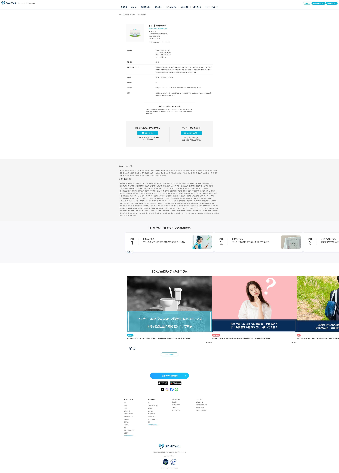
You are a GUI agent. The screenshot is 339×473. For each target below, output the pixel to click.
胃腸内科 (200, 213)
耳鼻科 (193, 193)
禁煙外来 (122, 206)
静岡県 (132, 173)
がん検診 (162, 196)
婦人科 (141, 211)
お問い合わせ (197, 7)
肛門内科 (142, 201)
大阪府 (157, 173)
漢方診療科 (131, 186)
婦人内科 (171, 203)
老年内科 (177, 213)
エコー (137, 198)
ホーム (120, 14)
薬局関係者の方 (331, 3)
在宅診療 (159, 186)
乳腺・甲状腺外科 (136, 206)
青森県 (127, 170)
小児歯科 (209, 198)
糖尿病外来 (205, 201)
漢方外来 (126, 422)
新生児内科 (185, 183)
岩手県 (132, 170)
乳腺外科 (180, 206)
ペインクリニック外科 (158, 193)
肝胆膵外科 (199, 186)
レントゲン (143, 198)
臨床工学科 (191, 188)
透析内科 (187, 203)
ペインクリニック (174, 188)
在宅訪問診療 (161, 183)
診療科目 (124, 7)
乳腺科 (216, 193)
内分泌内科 (210, 208)
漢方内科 (193, 206)
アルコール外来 (209, 196)
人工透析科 (139, 188)
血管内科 (153, 186)
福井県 (210, 170)
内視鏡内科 (206, 206)
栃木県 (163, 170)
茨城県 (157, 170)
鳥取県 (179, 173)
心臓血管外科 (181, 211)
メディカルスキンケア (153, 419)
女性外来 (129, 183)
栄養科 (181, 193)
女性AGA (150, 411)
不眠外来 (126, 425)
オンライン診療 (128, 399)
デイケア (148, 201)
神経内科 (208, 203)
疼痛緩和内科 (187, 191)
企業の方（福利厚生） (201, 410)
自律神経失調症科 (125, 191)
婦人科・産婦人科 (128, 416)
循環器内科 (166, 211)
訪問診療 (187, 193)
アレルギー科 (168, 208)
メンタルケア (197, 201)
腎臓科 (211, 186)
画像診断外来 (204, 191)
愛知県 (137, 173)
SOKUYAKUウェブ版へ (191, 133)
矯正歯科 (152, 208)
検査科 (198, 188)
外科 (137, 211)
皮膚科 (148, 213)
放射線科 (189, 211)
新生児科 (178, 183)
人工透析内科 (184, 186)
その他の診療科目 (152, 425)
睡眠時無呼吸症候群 (172, 196)
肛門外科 (194, 213)
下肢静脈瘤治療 (125, 196)
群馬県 (168, 170)
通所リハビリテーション (166, 201)
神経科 (211, 193)
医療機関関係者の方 (318, 3)
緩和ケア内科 (171, 183)
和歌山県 (173, 173)
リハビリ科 (145, 183)
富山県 (200, 170)
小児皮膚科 (152, 183)
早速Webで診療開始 (170, 375)
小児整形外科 (137, 183)
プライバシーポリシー (169, 456)
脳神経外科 (215, 213)
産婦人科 (138, 213)
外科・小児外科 (158, 206)
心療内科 (173, 211)
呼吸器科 (199, 206)
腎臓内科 (122, 216)
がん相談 (159, 203)
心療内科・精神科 (128, 414)
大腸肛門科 (183, 188)
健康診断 (189, 201)
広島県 (195, 173)
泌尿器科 (215, 211)
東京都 (183, 170)
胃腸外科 (159, 191)
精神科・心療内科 (143, 208)
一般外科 (132, 188)
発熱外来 (122, 183)
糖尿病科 (134, 191)
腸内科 (147, 186)
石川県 (205, 170)
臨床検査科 (174, 193)
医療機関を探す (145, 7)
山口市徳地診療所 (141, 14)
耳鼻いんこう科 (185, 213)
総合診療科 (173, 191)
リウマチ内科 (175, 186)
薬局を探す (158, 7)
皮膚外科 (146, 203)
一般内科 (189, 196)
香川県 (210, 173)
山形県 (147, 170)
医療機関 (127, 14)
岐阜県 (127, 173)
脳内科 (205, 186)
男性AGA (150, 408)
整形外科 (196, 211)
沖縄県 (164, 175)
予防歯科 (205, 193)
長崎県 (137, 175)
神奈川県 (189, 170)
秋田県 (142, 170)
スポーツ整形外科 (132, 203)
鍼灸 (201, 196)
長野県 (122, 173)
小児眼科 (129, 193)
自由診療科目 (152, 399)
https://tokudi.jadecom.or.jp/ (157, 28)
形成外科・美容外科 (170, 206)
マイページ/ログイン (211, 7)
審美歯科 (135, 193)
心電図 (132, 198)
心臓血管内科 (124, 188)
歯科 (200, 211)
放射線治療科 (140, 186)
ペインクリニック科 (149, 188)
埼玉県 (173, 170)
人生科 (165, 203)
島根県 (184, 173)
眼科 (152, 213)
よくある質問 (184, 7)
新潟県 (195, 170)
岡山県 (190, 173)
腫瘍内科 (192, 186)
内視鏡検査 (175, 198)
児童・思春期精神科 (180, 201)
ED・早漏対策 (151, 414)
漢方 (149, 422)
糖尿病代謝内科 (207, 183)
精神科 (157, 213)
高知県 (122, 175)
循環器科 (186, 206)
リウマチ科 (189, 208)
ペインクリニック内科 (179, 208)
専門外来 (193, 198)
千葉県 (178, 170)
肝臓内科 (155, 196)
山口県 (133, 14)
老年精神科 (194, 203)
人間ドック (123, 203)
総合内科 (155, 201)
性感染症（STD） (152, 416)
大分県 (147, 175)
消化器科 (122, 208)
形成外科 (159, 211)
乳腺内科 (142, 193)
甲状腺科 (153, 191)
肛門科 (128, 206)
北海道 (122, 170)
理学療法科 (123, 186)
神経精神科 (195, 191)
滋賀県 (147, 173)
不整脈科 (182, 196)
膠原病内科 (196, 196)
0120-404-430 (148, 133)
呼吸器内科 (123, 211)
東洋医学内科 (179, 203)
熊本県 (142, 175)
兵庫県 (163, 173)
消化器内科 (123, 213)
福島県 (152, 170)
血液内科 (129, 216)
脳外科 (182, 198)
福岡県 (127, 175)
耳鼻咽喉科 (214, 206)
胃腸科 (141, 203)
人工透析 (165, 188)
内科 (216, 208)
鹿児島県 (158, 175)
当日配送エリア (176, 405)
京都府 (152, 173)
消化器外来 (168, 198)
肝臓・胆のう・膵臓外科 (145, 196)
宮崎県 (152, 175)
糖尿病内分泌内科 (196, 183)
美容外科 (170, 213)
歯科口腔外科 (201, 198)
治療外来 (153, 203)
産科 (143, 213)
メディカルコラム (171, 7)
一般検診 (201, 203)
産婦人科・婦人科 (131, 208)
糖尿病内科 (163, 213)
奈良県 (168, 173)
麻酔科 (135, 216)
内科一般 (158, 188)
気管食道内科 (207, 211)
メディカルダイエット (153, 405)
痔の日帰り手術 (124, 198)
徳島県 (205, 173)
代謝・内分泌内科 (148, 206)
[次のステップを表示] (132, 252)
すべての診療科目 (128, 436)
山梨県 (215, 170)
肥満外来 (148, 193)
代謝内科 (122, 193)
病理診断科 (166, 186)
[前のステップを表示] (128, 252)
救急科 (180, 191)
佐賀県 (132, 175)
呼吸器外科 (131, 211)
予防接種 (150, 198)
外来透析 (212, 191)
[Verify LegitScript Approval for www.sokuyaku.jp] (166, 462)
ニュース (133, 7)
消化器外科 (131, 213)
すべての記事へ (169, 354)
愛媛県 (215, 173)
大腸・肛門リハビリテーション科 (129, 201)
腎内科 (187, 198)
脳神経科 (141, 191)
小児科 (153, 211)
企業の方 (307, 3)
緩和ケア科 (133, 196)
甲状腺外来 (213, 201)
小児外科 (147, 211)
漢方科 (147, 191)
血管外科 (198, 193)
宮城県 (137, 170)
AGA (213, 203)
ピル (149, 403)
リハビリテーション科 (199, 208)
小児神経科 (204, 188)
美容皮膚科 (159, 208)
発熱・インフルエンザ (129, 430)
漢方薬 (168, 193)
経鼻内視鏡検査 (159, 198)
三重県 (142, 173)
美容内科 (166, 191)
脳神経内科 (207, 213)
